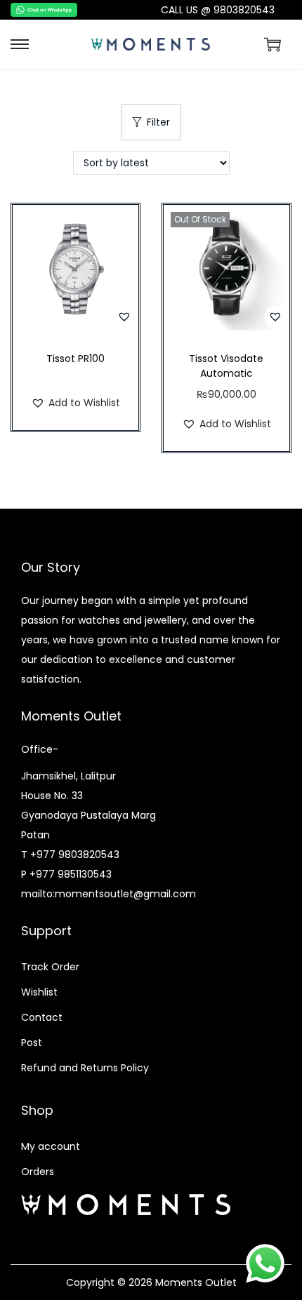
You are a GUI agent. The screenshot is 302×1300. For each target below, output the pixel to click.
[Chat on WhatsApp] (61, 10)
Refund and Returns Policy (85, 1068)
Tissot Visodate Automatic (226, 365)
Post (31, 1043)
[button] (124, 316)
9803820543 (244, 10)
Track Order (50, 967)
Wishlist (39, 992)
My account (50, 1146)
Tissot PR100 (75, 358)
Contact (42, 1017)
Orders (37, 1172)
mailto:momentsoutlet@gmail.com (108, 894)
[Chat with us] (265, 1263)
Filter (158, 122)
